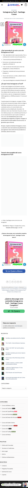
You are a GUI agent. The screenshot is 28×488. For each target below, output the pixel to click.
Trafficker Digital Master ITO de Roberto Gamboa (14, 368)
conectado (17, 326)
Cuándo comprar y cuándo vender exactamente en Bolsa (14, 363)
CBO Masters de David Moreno (14, 372)
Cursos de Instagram (13, 288)
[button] (2, 5)
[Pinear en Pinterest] (18, 282)
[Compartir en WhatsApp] (7, 282)
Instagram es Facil (14, 290)
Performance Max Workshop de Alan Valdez (15, 358)
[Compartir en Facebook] (10, 282)
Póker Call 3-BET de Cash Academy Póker (15, 348)
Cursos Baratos (20, 18)
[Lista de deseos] (22, 5)
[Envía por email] (15, 282)
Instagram (14, 10)
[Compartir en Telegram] (20, 282)
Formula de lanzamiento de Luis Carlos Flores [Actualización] (15, 378)
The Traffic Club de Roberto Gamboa (15, 343)
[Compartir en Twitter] (12, 282)
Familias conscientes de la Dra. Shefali (15, 338)
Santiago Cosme (17, 291)
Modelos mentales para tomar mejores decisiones (15, 353)
